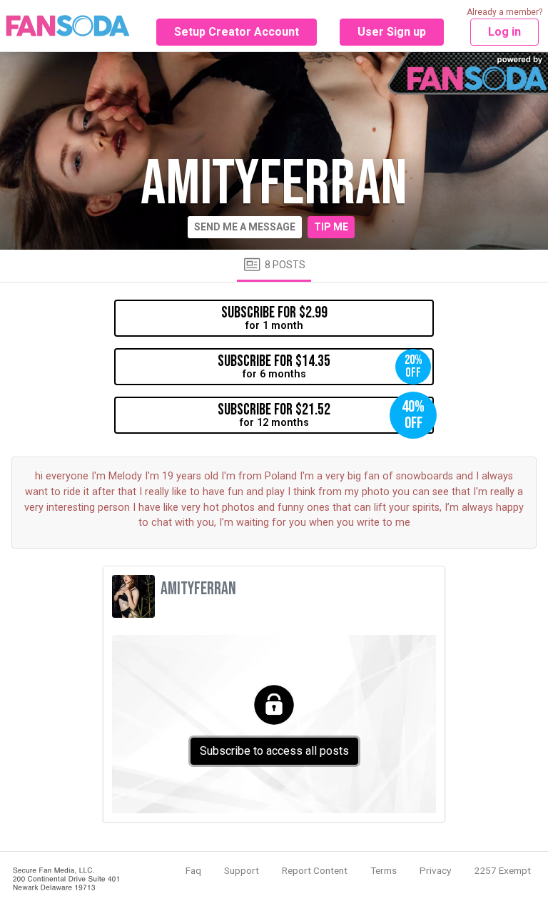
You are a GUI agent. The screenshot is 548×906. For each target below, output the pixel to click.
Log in (504, 32)
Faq (193, 870)
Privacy (435, 870)
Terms (383, 870)
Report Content (314, 870)
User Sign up (391, 32)
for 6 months (320, 366)
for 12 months (321, 415)
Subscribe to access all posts (274, 751)
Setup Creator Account (236, 32)
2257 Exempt (502, 870)
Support (241, 870)
